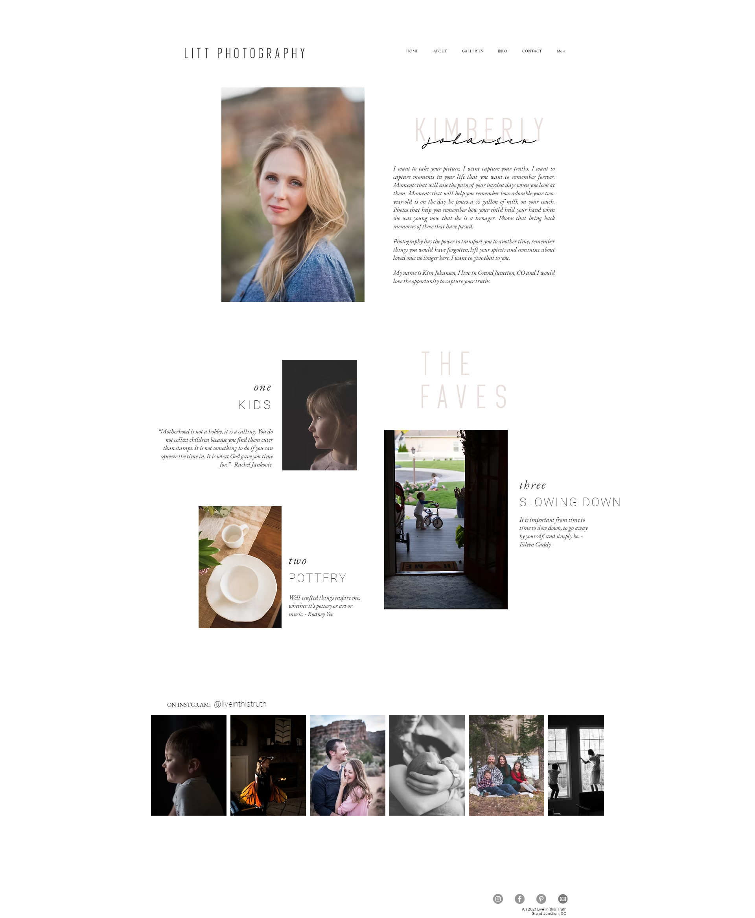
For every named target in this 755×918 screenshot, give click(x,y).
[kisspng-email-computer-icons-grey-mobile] (563, 899)
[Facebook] (520, 899)
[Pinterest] (541, 899)
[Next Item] (590, 765)
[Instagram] (498, 899)
